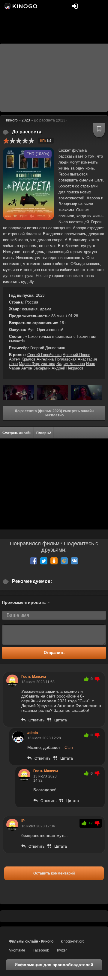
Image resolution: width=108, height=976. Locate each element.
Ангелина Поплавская (56, 359)
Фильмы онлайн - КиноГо (31, 941)
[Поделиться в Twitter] (43, 560)
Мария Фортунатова (37, 363)
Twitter (61, 950)
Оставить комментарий (54, 873)
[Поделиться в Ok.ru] (54, 560)
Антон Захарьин (35, 368)
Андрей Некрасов (67, 368)
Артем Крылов (22, 359)
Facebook (41, 950)
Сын (68, 747)
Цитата (60, 720)
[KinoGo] (20, 6)
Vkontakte (17, 950)
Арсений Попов (76, 354)
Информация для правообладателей (54, 964)
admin (32, 733)
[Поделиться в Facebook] (33, 560)
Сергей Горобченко (44, 354)
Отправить (54, 652)
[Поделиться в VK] (74, 560)
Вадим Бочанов (70, 363)
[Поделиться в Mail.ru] (64, 560)
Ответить (36, 720)
